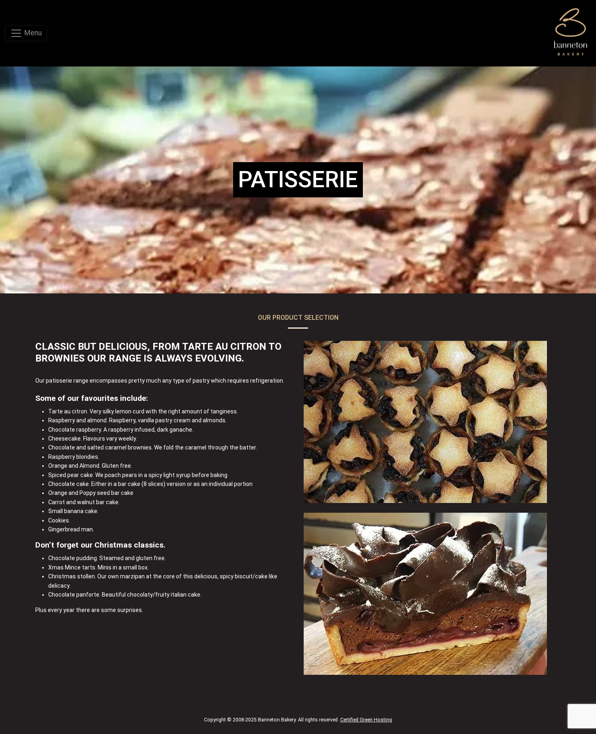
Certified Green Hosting (366, 720)
